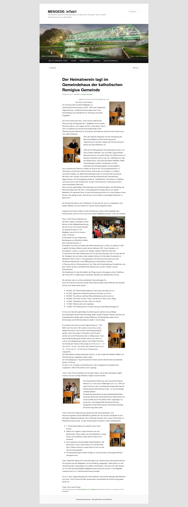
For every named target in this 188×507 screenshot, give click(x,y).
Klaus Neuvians (87, 94)
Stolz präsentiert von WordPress (102, 499)
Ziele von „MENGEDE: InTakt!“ (58, 61)
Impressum (96, 61)
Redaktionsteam (85, 61)
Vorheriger (52, 68)
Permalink (65, 491)
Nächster (136, 68)
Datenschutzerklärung (110, 61)
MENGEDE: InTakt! (62, 11)
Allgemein (94, 489)
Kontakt (73, 61)
